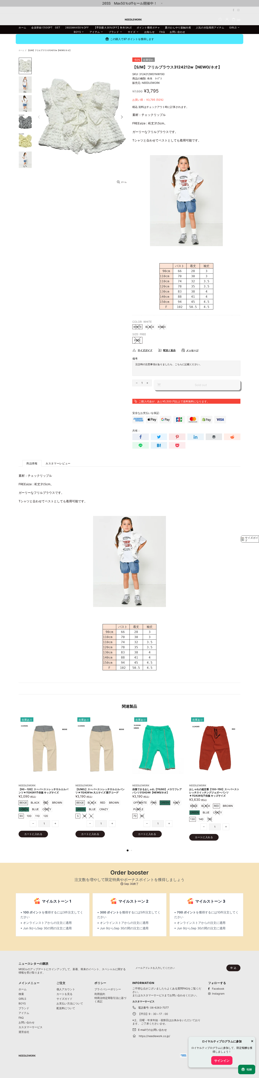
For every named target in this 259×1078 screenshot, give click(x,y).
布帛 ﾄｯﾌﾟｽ (154, 78)
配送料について (66, 1008)
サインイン (221, 1060)
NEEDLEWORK (151, 82)
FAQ (21, 1017)
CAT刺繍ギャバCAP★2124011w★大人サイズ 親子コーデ (214, 791)
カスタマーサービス (30, 1027)
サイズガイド (64, 998)
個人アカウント (66, 989)
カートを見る (64, 994)
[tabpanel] (158, 780)
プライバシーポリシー (107, 989)
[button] (250, 539)
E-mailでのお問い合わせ (152, 1029)
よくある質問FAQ (177, 988)
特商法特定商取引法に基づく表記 (110, 999)
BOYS (22, 1003)
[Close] (252, 1041)
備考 (135, 358)
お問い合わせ (27, 1022)
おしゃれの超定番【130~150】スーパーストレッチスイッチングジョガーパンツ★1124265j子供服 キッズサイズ (100, 792)
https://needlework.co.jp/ (154, 1036)
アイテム (24, 1012)
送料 (141, 106)
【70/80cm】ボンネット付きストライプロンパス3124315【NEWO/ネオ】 (157, 791)
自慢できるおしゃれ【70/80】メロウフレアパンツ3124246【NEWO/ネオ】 (43, 791)
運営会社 (24, 1031)
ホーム (21, 50)
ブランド (24, 1008)
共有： (136, 430)
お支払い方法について (70, 1003)
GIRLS (22, 998)
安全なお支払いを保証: (146, 413)
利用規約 (99, 994)
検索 (21, 994)
